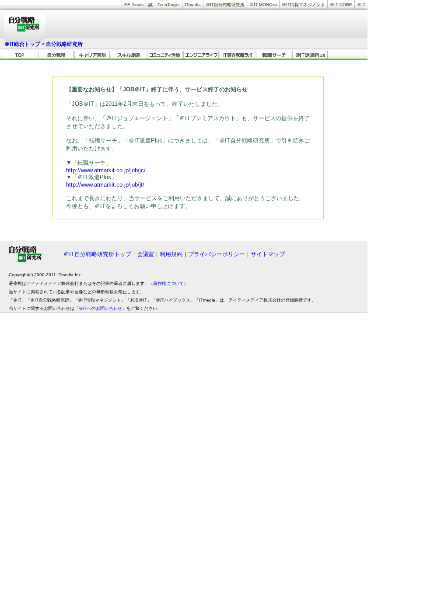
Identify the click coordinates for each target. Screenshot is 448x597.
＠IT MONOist (263, 4)
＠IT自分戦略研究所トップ (97, 254)
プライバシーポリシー (216, 254)
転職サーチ (273, 55)
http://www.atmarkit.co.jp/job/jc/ (106, 170)
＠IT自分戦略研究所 (225, 4)
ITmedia (193, 4)
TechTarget (169, 4)
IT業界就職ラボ (237, 55)
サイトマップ (268, 254)
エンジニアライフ (201, 55)
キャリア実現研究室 (92, 55)
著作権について (168, 283)
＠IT (361, 4)
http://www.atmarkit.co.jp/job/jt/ (105, 184)
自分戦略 (55, 55)
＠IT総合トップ (22, 44)
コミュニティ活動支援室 (164, 55)
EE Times (134, 4)
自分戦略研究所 (64, 44)
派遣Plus (310, 55)
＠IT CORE (341, 4)
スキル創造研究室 (128, 55)
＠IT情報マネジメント (303, 4)
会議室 (145, 254)
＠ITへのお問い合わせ (100, 308)
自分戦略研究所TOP (19, 55)
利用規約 (171, 254)
